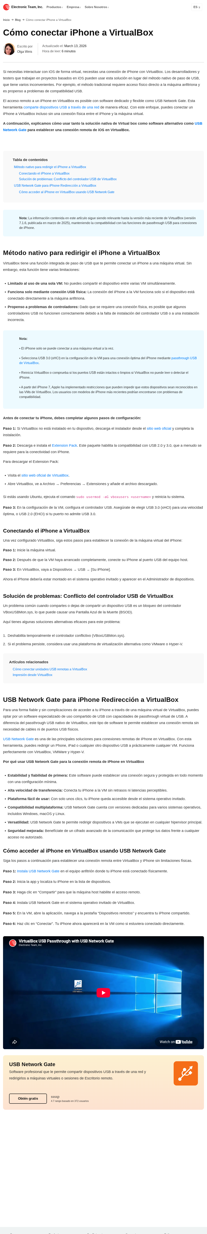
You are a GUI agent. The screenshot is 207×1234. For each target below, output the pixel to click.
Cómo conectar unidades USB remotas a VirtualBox (50, 669)
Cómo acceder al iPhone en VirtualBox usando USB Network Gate (66, 192)
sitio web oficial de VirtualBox (45, 475)
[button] (28, 159)
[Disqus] (103, 1174)
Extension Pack (64, 445)
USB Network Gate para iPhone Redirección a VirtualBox (55, 185)
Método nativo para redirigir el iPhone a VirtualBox (50, 167)
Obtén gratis (28, 1098)
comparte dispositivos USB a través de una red (61, 107)
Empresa (73, 7)
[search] (186, 7)
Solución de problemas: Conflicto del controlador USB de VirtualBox (68, 179)
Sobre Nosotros (96, 7)
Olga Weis (24, 51)
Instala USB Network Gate (38, 871)
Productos (54, 7)
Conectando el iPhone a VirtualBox (44, 173)
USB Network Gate (18, 739)
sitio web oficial (159, 428)
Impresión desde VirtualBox (32, 675)
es (195, 7)
